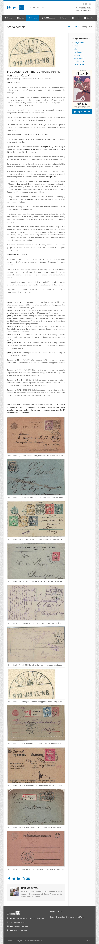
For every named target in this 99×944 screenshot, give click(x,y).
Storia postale (45, 79)
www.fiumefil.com (20, 930)
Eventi (76, 18)
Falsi (75, 49)
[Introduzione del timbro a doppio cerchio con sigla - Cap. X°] (36, 51)
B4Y (40, 941)
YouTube (90, 4)
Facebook (83, 4)
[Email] (28, 879)
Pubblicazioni (49, 18)
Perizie (64, 18)
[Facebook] (9, 879)
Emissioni (77, 46)
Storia (21, 18)
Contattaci (88, 941)
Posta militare (79, 64)
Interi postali (78, 52)
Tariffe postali (79, 61)
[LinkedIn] (18, 879)
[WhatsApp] (23, 879)
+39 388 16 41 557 (84, 8)
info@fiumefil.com (85, 10)
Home (9, 18)
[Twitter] (14, 879)
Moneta (77, 55)
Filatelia (34, 18)
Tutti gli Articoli (79, 43)
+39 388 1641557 (19, 922)
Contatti (89, 18)
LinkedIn (86, 4)
